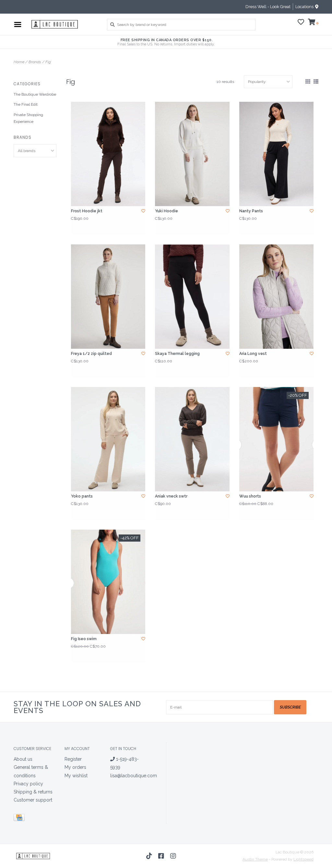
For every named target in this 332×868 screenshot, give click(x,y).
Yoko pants (82, 496)
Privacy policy (28, 783)
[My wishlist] (301, 23)
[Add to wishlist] (143, 211)
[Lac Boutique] (62, 24)
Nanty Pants (251, 211)
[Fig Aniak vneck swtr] (192, 439)
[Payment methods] (20, 818)
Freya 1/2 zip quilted (91, 353)
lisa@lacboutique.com (133, 775)
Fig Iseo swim (84, 639)
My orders (75, 767)
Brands (35, 62)
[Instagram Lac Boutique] (173, 856)
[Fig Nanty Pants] (276, 154)
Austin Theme (255, 859)
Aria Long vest (253, 353)
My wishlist (76, 775)
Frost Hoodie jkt (86, 211)
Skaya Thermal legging (177, 353)
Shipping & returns (33, 791)
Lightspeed (303, 859)
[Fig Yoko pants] (108, 439)
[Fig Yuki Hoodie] (192, 154)
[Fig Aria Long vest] (276, 296)
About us (23, 759)
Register (73, 759)
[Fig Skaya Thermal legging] (192, 296)
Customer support (33, 800)
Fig (48, 62)
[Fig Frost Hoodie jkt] (108, 154)
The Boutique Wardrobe (35, 94)
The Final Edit (26, 104)
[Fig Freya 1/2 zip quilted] (108, 296)
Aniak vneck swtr (171, 496)
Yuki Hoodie (166, 211)
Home (19, 62)
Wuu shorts (250, 496)
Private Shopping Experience (28, 118)
